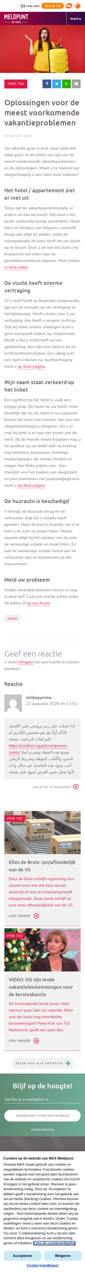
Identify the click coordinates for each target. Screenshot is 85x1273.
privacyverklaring (42, 1129)
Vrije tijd (17, 83)
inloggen (26, 662)
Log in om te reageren (51, 787)
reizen (12, 618)
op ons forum (38, 603)
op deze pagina (31, 366)
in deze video (16, 267)
